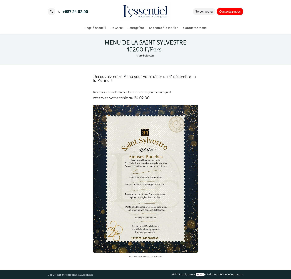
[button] (51, 11)
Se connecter (204, 11)
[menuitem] (95, 28)
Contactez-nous (230, 11)
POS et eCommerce (231, 274)
